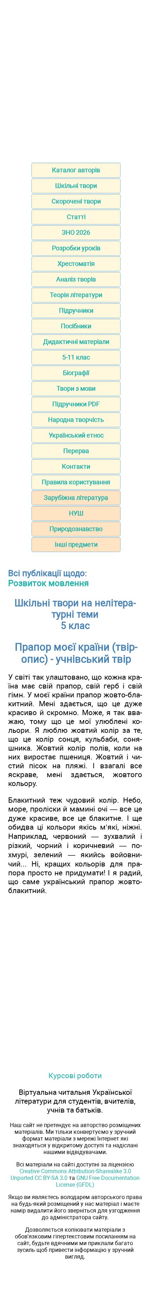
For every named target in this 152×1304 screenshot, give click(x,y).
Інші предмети (76, 544)
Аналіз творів (76, 279)
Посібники (76, 326)
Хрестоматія (76, 263)
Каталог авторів (76, 170)
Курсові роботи (75, 1075)
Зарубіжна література (76, 497)
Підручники (76, 310)
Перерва (76, 451)
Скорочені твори (76, 201)
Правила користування (76, 482)
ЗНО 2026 (76, 232)
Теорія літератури (76, 295)
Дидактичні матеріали (76, 341)
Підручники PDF (76, 404)
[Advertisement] (76, 79)
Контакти (76, 466)
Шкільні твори (76, 185)
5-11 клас (76, 357)
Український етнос (76, 435)
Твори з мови (76, 388)
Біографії (76, 373)
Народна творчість (76, 419)
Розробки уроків (76, 248)
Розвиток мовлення (48, 583)
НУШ (76, 513)
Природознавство (76, 529)
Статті (76, 217)
